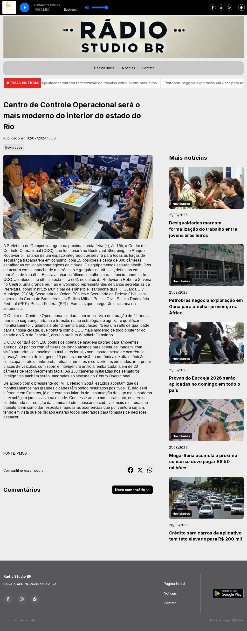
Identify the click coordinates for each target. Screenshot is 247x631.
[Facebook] (213, 7)
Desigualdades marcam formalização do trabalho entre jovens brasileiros (72, 83)
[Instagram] (221, 7)
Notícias (128, 68)
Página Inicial (104, 68)
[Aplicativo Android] (241, 7)
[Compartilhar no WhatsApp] (150, 470)
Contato (148, 68)
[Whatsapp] (229, 7)
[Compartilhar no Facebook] (130, 470)
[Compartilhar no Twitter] (140, 470)
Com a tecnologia (220, 620)
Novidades (14, 147)
